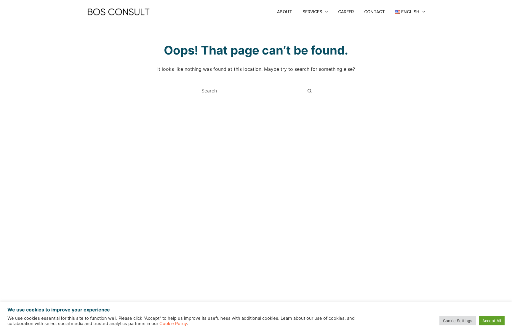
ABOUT (284, 11)
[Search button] (309, 90)
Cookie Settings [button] (457, 320)
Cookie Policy (173, 323)
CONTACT (374, 11)
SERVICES (312, 11)
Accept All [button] (491, 320)
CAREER (346, 11)
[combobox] (250, 91)
